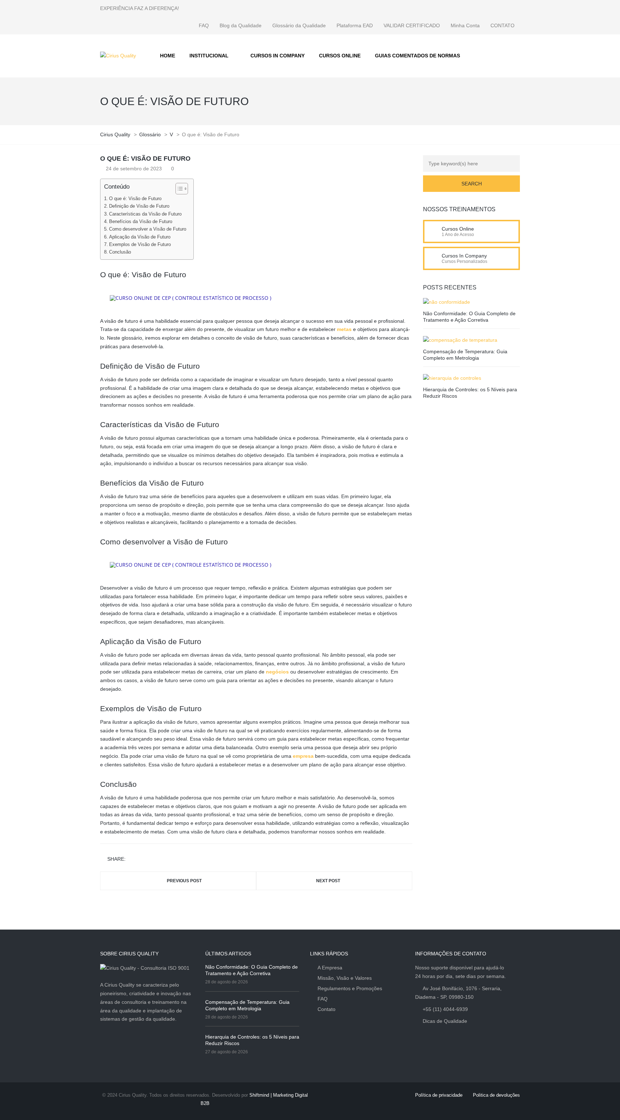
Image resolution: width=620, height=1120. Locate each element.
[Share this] (132, 859)
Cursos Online (458, 229)
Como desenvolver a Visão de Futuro (147, 229)
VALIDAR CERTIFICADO (412, 25)
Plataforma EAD (355, 25)
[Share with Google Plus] (153, 859)
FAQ (204, 25)
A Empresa (330, 967)
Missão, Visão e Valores (345, 978)
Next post (328, 880)
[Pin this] (163, 859)
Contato (326, 1009)
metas (344, 329)
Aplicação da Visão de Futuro (139, 237)
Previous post (184, 880)
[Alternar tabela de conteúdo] (178, 189)
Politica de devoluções (496, 1095)
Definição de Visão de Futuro (139, 206)
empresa (303, 756)
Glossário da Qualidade (299, 25)
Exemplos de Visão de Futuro (140, 244)
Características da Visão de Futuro (145, 214)
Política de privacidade (438, 1095)
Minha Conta (465, 25)
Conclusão (120, 252)
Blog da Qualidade (241, 25)
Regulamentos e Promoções (350, 988)
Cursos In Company (464, 256)
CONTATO (502, 25)
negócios (277, 672)
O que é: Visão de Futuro (135, 198)
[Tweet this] (142, 859)
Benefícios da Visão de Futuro (140, 221)
